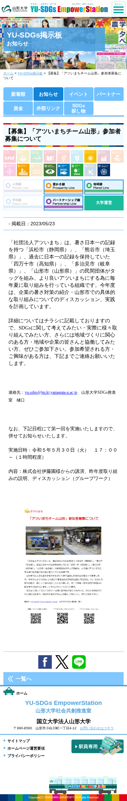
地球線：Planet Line (104, 187)
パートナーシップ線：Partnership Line (63, 203)
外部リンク (48, 108)
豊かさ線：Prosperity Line (63, 187)
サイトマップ (18, 741)
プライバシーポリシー (26, 756)
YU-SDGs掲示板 (30, 73)
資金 (18, 108)
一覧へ (24, 679)
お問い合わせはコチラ (97, 728)
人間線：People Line (23, 187)
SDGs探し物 (78, 108)
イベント (78, 94)
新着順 (18, 94)
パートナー (109, 94)
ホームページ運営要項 (26, 748)
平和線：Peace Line (23, 203)
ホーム (8, 73)
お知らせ (48, 94)
